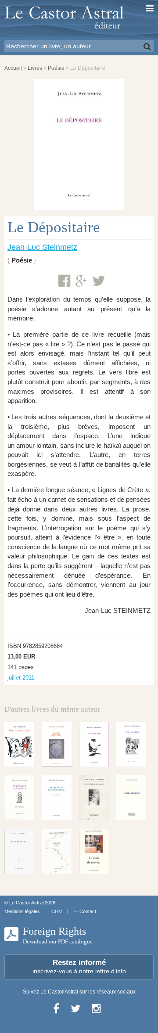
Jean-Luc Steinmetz (42, 247)
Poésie (56, 68)
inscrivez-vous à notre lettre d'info (79, 966)
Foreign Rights (58, 935)
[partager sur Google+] (81, 281)
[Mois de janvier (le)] (94, 851)
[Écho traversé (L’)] (131, 797)
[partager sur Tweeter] (98, 281)
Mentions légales (22, 911)
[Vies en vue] (131, 744)
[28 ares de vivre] (57, 744)
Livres (35, 68)
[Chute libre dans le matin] (94, 797)
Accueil (13, 68)
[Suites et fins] (94, 744)
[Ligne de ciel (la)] (19, 851)
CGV (56, 911)
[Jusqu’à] (57, 851)
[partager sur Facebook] (64, 281)
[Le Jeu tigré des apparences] (57, 797)
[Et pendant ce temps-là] (19, 797)
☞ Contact (85, 911)
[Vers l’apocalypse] (19, 744)
